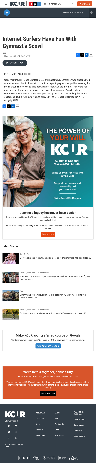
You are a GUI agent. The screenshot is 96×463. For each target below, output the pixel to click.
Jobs (57, 430)
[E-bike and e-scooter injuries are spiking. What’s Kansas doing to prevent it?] (10, 314)
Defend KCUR (48, 393)
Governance (79, 425)
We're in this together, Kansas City (48, 372)
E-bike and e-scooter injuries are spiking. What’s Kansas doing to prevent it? (53, 313)
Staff (57, 419)
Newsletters (40, 435)
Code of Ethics (80, 419)
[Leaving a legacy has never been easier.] (48, 161)
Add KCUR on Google (48, 345)
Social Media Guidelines (79, 413)
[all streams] (92, 13)
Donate (86, 4)
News (22, 291)
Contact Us (59, 424)
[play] (7, 12)
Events (57, 413)
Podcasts (39, 430)
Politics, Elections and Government (34, 273)
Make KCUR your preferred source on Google (48, 335)
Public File (78, 431)
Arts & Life (24, 254)
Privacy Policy (79, 436)
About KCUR (40, 413)
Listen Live (40, 419)
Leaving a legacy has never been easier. (48, 213)
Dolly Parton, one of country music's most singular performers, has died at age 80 (55, 258)
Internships (59, 435)
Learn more (48, 234)
